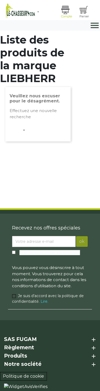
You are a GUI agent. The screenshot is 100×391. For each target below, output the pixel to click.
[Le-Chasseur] (19, 11)
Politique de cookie (23, 376)
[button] (47, 12)
